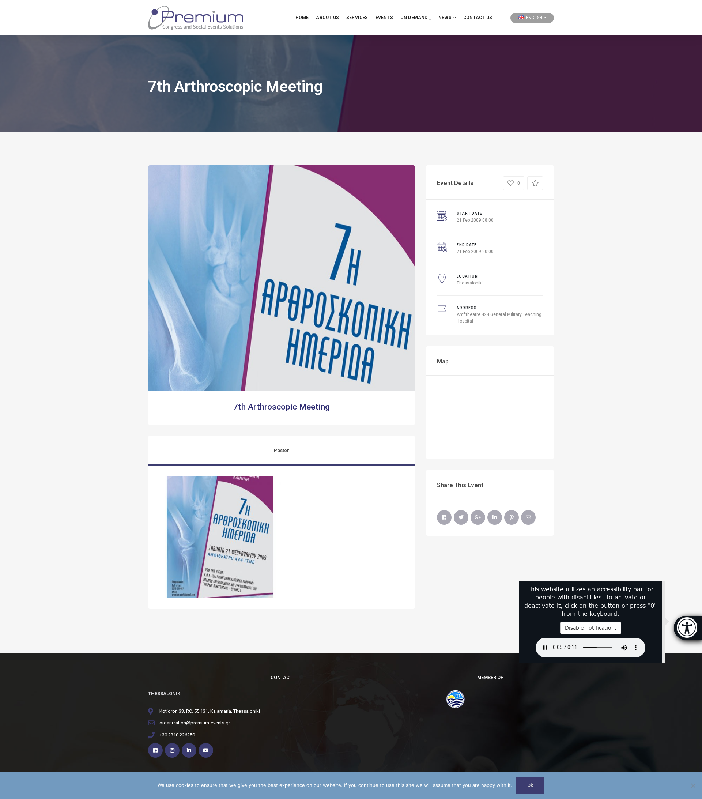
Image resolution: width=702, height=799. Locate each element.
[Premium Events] (195, 17)
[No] (693, 785)
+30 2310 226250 (177, 735)
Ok (530, 785)
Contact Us (477, 17)
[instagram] (172, 750)
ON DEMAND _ (415, 17)
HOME (302, 17)
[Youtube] (206, 750)
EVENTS (384, 17)
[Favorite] (535, 183)
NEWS (445, 17)
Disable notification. (590, 628)
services (357, 17)
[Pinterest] (511, 517)
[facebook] (155, 750)
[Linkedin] (189, 750)
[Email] (528, 517)
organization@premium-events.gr (194, 722)
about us (327, 17)
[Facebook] (444, 517)
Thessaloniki (470, 283)
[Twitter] (461, 517)
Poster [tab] (281, 450)
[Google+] (478, 517)
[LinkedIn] (494, 517)
